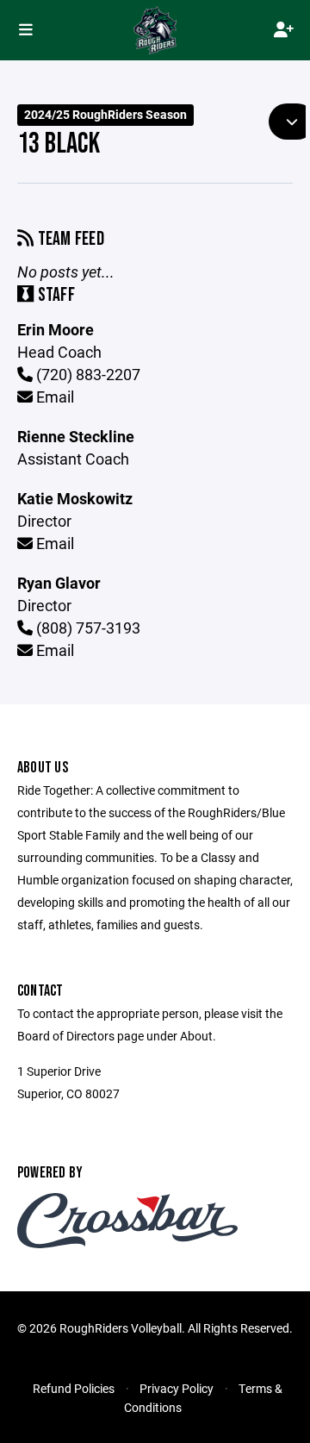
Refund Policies (74, 1388)
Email (53, 396)
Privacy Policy (177, 1388)
